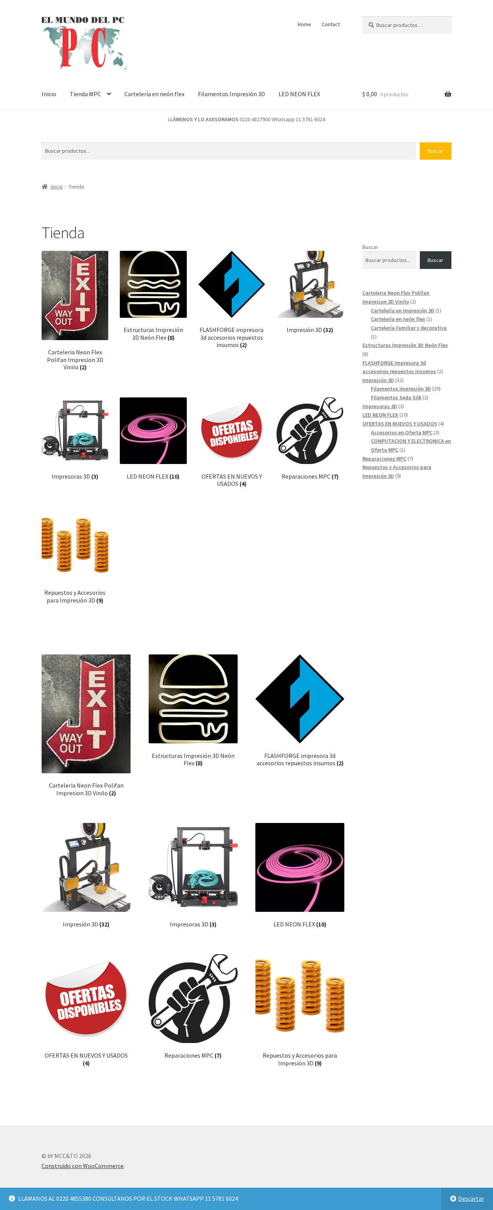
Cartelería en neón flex (154, 94)
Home (304, 24)
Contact (331, 24)
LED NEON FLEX (299, 94)
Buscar (435, 150)
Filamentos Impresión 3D (231, 94)
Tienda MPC (85, 94)
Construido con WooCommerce (83, 1166)
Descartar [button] (471, 1198)
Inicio (49, 94)
